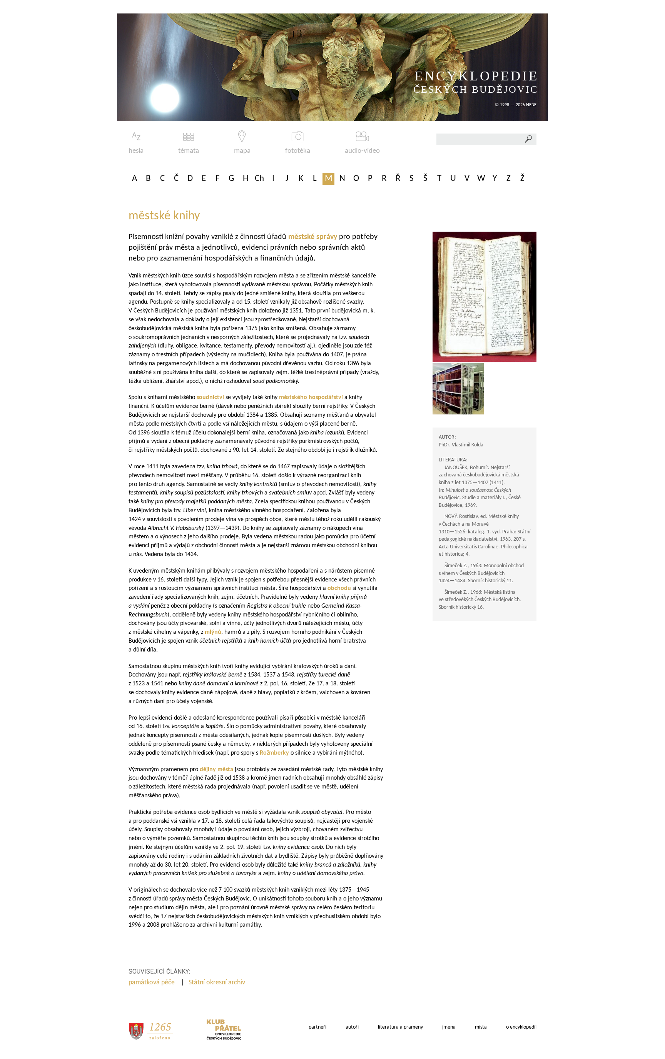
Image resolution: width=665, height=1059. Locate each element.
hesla (136, 151)
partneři (317, 1027)
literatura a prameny (400, 1027)
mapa (242, 151)
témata (188, 151)
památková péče (152, 982)
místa (481, 1027)
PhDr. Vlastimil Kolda (461, 445)
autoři (352, 1027)
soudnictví (211, 397)
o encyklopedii (521, 1027)
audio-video (362, 151)
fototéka (297, 151)
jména (449, 1027)
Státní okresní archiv (218, 982)
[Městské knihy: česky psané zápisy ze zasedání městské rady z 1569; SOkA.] (484, 297)
